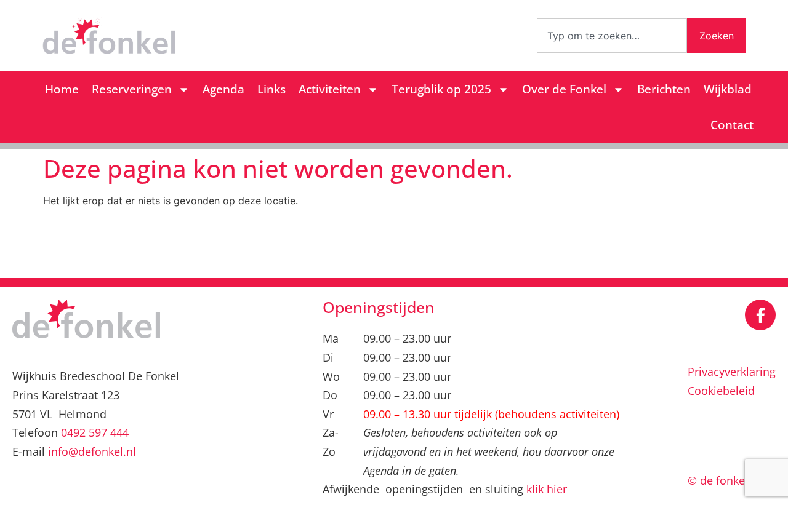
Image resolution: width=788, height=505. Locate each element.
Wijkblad (728, 89)
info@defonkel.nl (92, 451)
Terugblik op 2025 (441, 89)
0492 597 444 (95, 432)
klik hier (546, 489)
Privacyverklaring (732, 371)
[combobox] (612, 35)
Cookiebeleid (721, 390)
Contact (732, 125)
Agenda (223, 89)
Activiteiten (330, 89)
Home (62, 89)
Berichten (664, 89)
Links (271, 89)
